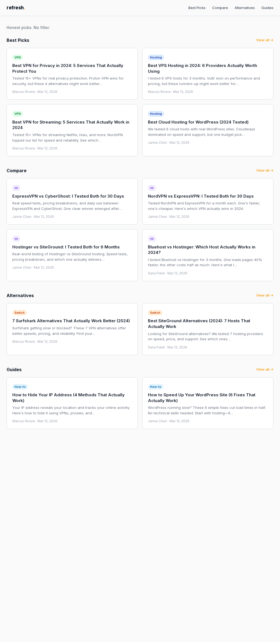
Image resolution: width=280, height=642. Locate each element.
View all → (264, 40)
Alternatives (245, 7)
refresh (16, 7)
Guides (267, 7)
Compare (220, 7)
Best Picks (197, 7)
